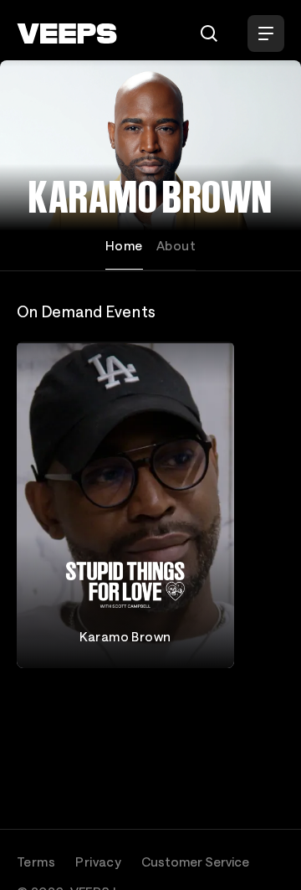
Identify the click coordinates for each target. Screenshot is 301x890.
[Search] (209, 33)
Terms (36, 861)
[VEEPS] (67, 33)
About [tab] (176, 245)
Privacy (98, 861)
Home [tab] (124, 245)
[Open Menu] (265, 33)
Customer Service (195, 861)
